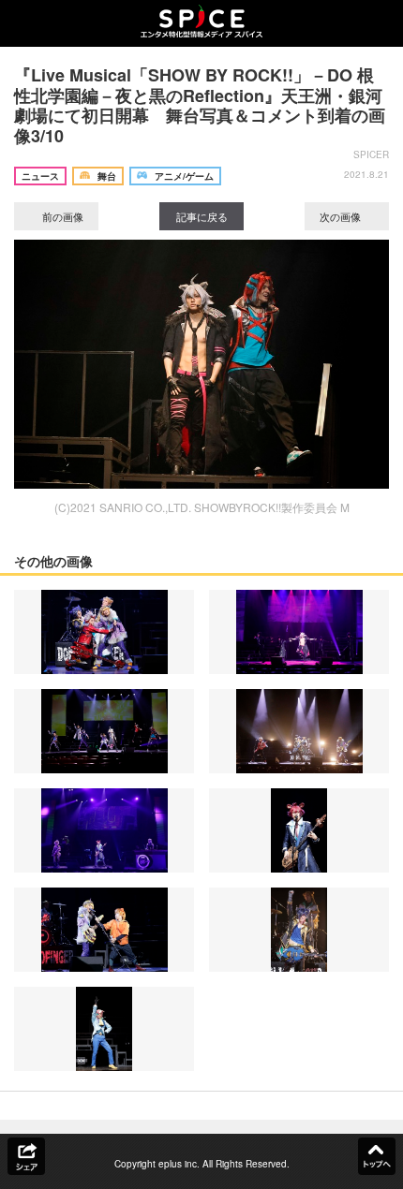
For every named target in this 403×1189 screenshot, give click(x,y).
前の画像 (61, 216)
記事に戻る (202, 216)
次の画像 (342, 216)
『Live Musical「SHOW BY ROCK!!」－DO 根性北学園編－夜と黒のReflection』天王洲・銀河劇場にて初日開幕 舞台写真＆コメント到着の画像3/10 (199, 105)
